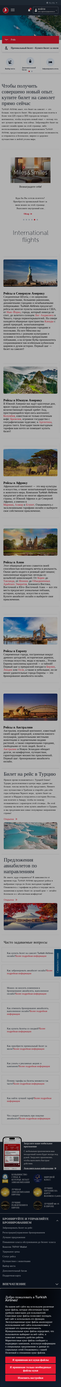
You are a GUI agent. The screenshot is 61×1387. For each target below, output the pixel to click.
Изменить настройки (30, 1377)
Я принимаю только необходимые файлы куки (30, 1369)
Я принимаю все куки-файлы (30, 1359)
